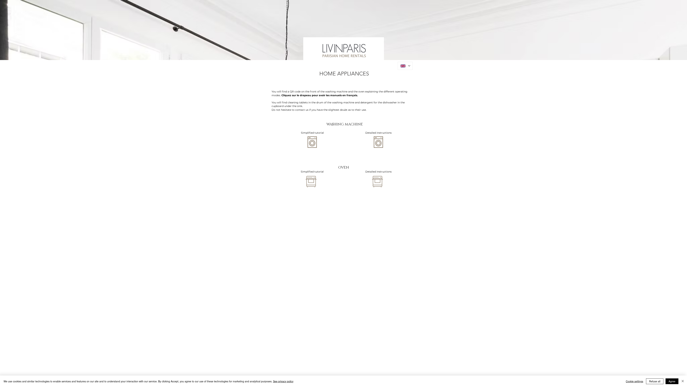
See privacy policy (283, 381)
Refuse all (654, 381)
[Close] (683, 381)
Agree (672, 381)
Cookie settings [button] (634, 381)
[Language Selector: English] (405, 66)
